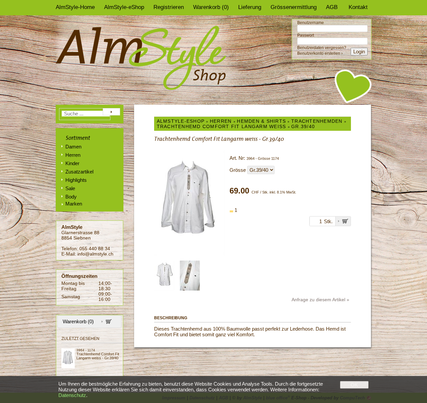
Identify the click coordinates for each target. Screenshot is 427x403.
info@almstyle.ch (95, 254)
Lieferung (249, 7)
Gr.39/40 (303, 126)
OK (354, 385)
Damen (73, 146)
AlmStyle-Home (75, 7)
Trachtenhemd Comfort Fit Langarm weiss (221, 126)
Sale (70, 188)
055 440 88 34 (94, 248)
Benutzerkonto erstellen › (320, 53)
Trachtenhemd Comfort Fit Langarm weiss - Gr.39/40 (97, 356)
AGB (332, 7)
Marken (73, 204)
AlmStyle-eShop (124, 7)
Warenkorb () (211, 7)
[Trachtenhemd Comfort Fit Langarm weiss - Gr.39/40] (68, 358)
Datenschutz (72, 395)
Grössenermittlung (294, 7)
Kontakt (358, 7)
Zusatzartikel (79, 171)
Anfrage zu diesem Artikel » (320, 299)
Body (71, 196)
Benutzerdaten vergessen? (321, 47)
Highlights (76, 180)
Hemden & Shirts (261, 121)
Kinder (72, 163)
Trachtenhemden (317, 121)
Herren (72, 155)
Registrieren (168, 7)
